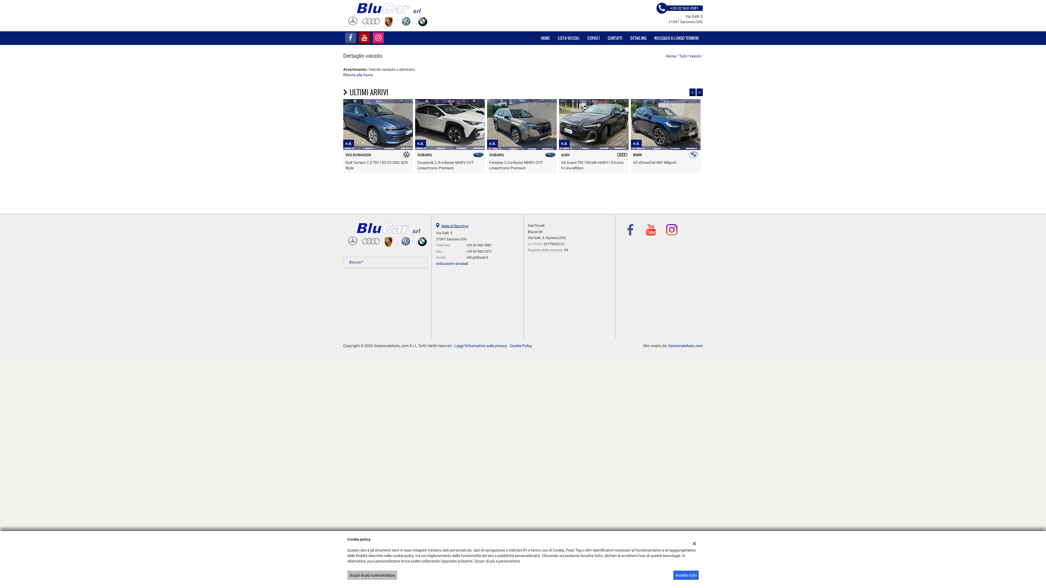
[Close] (636, 233)
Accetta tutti (686, 575)
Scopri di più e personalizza (372, 575)
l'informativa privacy (579, 309)
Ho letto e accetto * (564, 309)
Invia (580, 333)
